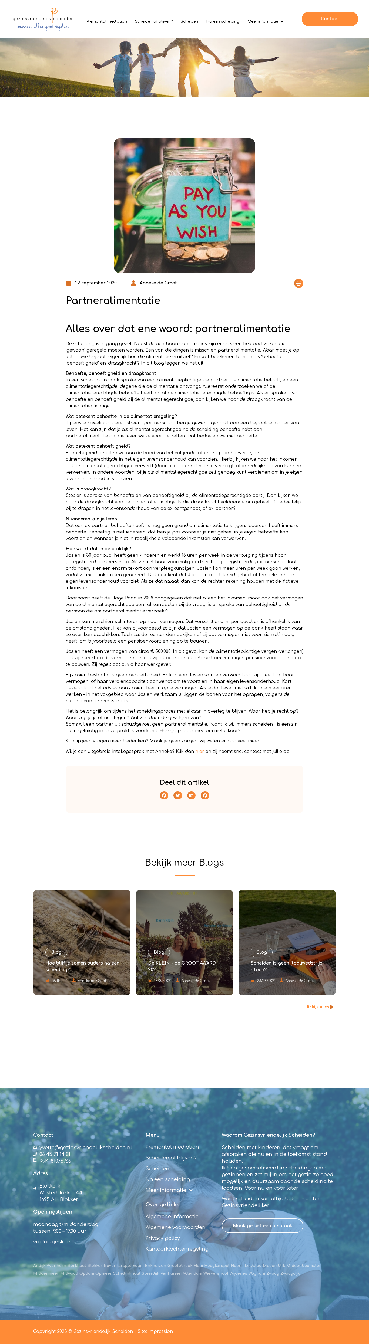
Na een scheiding (222, 21)
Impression (160, 1331)
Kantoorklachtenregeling (177, 1249)
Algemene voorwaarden (176, 1227)
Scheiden (189, 21)
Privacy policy (163, 1238)
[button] (298, 283)
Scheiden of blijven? (154, 21)
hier (199, 751)
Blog (209, 862)
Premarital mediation (106, 21)
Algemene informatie (172, 1216)
